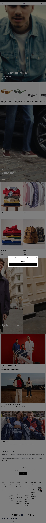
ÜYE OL (23, 264)
